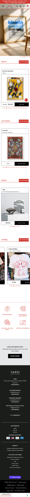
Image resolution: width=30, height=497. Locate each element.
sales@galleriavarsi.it (15, 400)
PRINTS (15, 23)
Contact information (21, 488)
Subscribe (15, 356)
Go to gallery (23, 61)
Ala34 (15, 428)
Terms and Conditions (15, 467)
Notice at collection (6, 495)
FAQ (15, 461)
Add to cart (21, 223)
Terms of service (9, 488)
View (8, 163)
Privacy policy (22, 482)
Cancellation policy (20, 490)
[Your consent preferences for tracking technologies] (27, 495)
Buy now (21, 104)
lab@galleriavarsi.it (15, 407)
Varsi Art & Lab (13, 482)
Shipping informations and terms (15, 457)
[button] (3, 167)
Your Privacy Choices (6, 494)
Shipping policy (11, 485)
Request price (22, 163)
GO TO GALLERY (23, 239)
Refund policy (20, 485)
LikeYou (15, 432)
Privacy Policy (15, 463)
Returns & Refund (15, 459)
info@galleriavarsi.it (15, 392)
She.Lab (15, 430)
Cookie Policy (15, 465)
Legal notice (10, 490)
